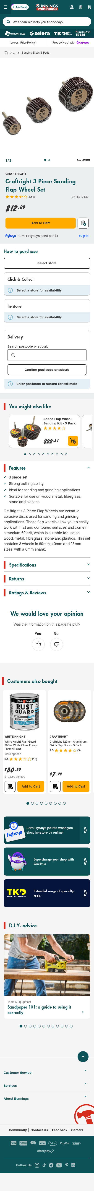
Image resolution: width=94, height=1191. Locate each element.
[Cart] (89, 7)
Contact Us (39, 1130)
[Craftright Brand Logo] (83, 160)
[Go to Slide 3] (34, 454)
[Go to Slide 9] (62, 454)
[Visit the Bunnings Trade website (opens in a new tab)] (83, 33)
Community (18, 1130)
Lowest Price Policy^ (23, 42)
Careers (77, 1130)
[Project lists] (80, 7)
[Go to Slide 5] (43, 454)
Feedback (59, 1130)
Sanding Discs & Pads (35, 52)
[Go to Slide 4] (39, 454)
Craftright (16, 174)
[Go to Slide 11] (66, 1026)
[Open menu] (5, 7)
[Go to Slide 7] (52, 454)
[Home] (6, 53)
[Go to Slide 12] (71, 1026)
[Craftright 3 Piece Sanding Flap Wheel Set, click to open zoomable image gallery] (47, 105)
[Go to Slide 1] (45, 160)
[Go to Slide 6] (48, 454)
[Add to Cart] (73, 441)
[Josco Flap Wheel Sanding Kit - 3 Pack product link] (25, 431)
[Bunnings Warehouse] (47, 9)
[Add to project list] (83, 223)
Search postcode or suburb (28, 346)
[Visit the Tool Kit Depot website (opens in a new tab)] (63, 33)
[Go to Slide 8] (57, 454)
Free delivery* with (63, 42)
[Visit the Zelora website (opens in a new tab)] (40, 33)
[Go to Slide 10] (66, 454)
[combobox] (47, 21)
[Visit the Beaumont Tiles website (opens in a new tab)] (15, 33)
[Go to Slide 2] (49, 160)
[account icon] (71, 7)
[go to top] (83, 1056)
